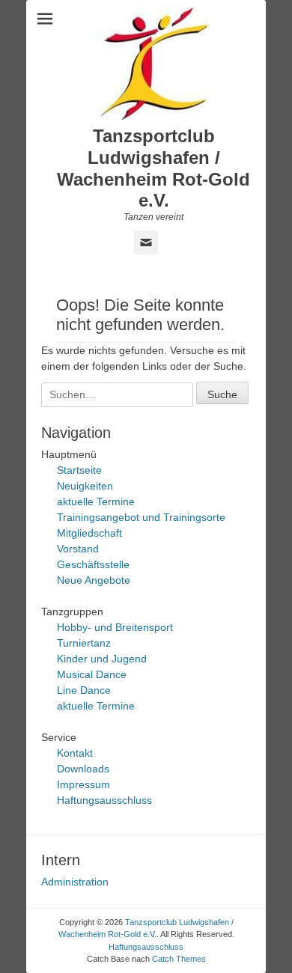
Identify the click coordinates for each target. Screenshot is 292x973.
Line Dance (84, 690)
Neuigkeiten (85, 486)
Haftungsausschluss (104, 800)
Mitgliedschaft (89, 533)
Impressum (83, 784)
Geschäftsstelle (93, 564)
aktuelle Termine (96, 501)
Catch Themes (179, 958)
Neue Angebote (93, 580)
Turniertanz (84, 643)
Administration (75, 882)
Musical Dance (92, 674)
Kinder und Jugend (102, 659)
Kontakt (75, 753)
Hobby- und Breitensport (115, 627)
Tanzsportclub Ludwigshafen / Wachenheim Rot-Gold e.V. (153, 168)
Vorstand (78, 549)
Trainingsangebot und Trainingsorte (141, 517)
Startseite (79, 470)
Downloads (83, 769)
